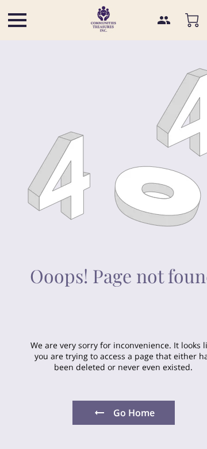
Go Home (134, 412)
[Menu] (17, 20)
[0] (192, 20)
